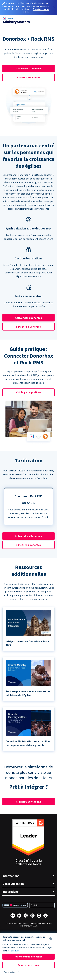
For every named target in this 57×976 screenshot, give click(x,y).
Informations (10, 876)
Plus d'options (10, 972)
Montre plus (13, 950)
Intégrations (10, 891)
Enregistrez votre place (36, 10)
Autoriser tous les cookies (28, 956)
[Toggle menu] (49, 20)
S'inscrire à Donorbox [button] (28, 77)
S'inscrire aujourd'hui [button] (28, 801)
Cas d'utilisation (13, 883)
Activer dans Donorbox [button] (28, 68)
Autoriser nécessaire (28, 965)
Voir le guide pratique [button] (28, 392)
